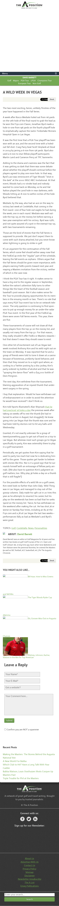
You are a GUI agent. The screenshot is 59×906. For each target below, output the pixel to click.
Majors (16, 80)
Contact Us (29, 865)
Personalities (41, 528)
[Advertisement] (29, 40)
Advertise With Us (30, 861)
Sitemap (29, 872)
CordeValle (22, 528)
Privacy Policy (29, 868)
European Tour (24, 83)
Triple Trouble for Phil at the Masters (21, 778)
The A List (30, 882)
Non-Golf (37, 83)
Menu (29, 73)
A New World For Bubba (14, 761)
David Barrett (29, 77)
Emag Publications (29, 885)
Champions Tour (45, 80)
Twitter (29, 819)
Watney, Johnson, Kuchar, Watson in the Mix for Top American (26, 656)
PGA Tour (25, 80)
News (31, 528)
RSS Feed (35, 819)
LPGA (33, 80)
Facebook (22, 819)
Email (52, 99)
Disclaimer (29, 875)
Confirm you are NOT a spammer (22, 729)
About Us (29, 858)
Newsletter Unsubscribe (29, 879)
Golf (9, 80)
